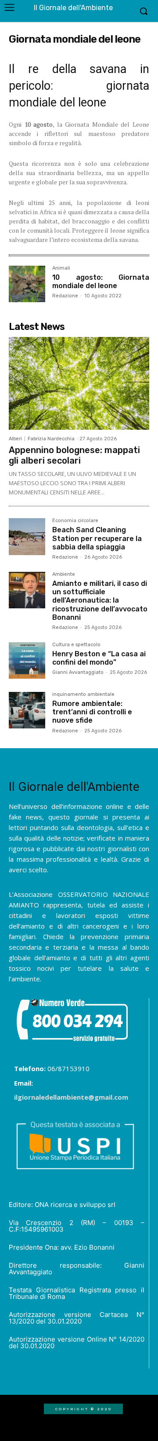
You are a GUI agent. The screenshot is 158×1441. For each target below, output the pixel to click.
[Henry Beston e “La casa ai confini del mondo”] (27, 660)
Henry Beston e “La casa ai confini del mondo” (99, 658)
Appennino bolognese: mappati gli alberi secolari (74, 455)
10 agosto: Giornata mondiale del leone (100, 281)
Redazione (65, 296)
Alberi (15, 438)
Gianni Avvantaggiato (78, 672)
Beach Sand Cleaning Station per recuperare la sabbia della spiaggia (97, 538)
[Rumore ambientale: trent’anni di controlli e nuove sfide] (27, 710)
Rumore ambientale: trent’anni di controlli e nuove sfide (92, 711)
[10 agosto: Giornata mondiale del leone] (27, 284)
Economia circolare (75, 520)
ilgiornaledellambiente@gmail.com (71, 1097)
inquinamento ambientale (83, 694)
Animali (61, 268)
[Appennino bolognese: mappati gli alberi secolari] (79, 383)
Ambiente (63, 574)
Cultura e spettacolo (76, 644)
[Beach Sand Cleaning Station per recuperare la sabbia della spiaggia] (27, 536)
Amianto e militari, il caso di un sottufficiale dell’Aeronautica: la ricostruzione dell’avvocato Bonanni (99, 600)
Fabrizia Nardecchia (51, 439)
